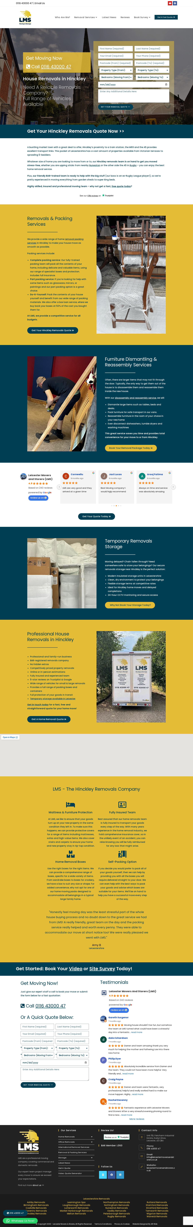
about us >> (38, 1185)
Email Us (40, 3)
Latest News (64, 1163)
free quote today (121, 186)
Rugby (133, 165)
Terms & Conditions (103, 1224)
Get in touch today (38, 704)
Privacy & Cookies (122, 1224)
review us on (37, 497)
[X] (103, 1175)
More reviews (136, 1119)
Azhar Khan (116, 474)
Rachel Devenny (118, 1100)
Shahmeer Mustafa (158, 474)
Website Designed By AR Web (145, 1224)
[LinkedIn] (120, 1175)
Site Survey (102, 968)
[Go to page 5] (116, 505)
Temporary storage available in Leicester (52, 698)
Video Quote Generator (70, 1173)
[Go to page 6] (118, 505)
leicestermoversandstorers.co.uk (161, 1169)
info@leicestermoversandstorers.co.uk (160, 1158)
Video (75, 968)
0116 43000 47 (24, 3)
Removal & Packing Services (72, 1152)
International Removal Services (73, 1147)
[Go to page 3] (111, 505)
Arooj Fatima (79, 474)
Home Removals (66, 1136)
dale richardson (118, 1038)
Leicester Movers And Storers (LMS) (132, 991)
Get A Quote (64, 1168)
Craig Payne (115, 1079)
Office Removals (66, 1142)
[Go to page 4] (114, 505)
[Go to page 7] (120, 505)
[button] (20, 1221)
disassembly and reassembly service (135, 397)
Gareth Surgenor (118, 1017)
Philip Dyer (114, 1058)
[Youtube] (170, 3)
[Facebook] (175, 3)
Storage (62, 1157)
